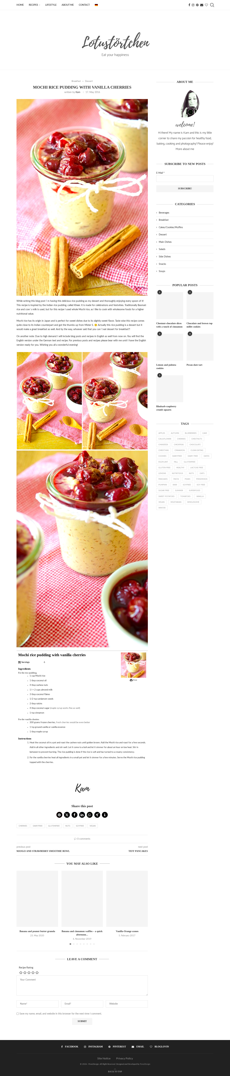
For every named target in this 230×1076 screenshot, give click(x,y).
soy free (201, 485)
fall (176, 462)
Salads (162, 249)
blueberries (190, 433)
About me (68, 5)
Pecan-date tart (194, 365)
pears (187, 479)
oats (202, 473)
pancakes (163, 479)
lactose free (196, 468)
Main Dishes (165, 242)
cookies (162, 456)
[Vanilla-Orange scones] (127, 899)
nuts (67, 826)
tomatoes (185, 496)
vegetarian (175, 502)
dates (206, 456)
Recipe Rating (26, 968)
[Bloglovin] (206, 5)
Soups (162, 271)
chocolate (195, 445)
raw (175, 485)
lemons (162, 473)
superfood (194, 490)
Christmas (163, 450)
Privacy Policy (124, 1058)
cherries (23, 826)
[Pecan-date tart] (200, 347)
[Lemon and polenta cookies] (169, 347)
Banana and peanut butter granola (37, 931)
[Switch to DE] (96, 5)
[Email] (201, 5)
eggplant (163, 462)
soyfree (80, 826)
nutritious (177, 473)
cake (204, 433)
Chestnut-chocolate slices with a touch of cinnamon (169, 325)
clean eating (197, 450)
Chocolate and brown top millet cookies (199, 325)
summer (179, 490)
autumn (175, 433)
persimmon (201, 479)
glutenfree (54, 826)
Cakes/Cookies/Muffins (171, 227)
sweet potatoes (166, 496)
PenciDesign (145, 1064)
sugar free (163, 490)
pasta (176, 479)
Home (20, 5)
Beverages (164, 213)
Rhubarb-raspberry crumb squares (166, 408)
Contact (84, 5)
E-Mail (160, 173)
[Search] (211, 5)
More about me (185, 149)
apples (161, 433)
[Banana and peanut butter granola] (37, 899)
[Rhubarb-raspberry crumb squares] (169, 388)
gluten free (164, 468)
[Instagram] (193, 5)
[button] (59, 815)
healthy (180, 468)
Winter (162, 508)
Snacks (162, 264)
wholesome (193, 502)
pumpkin (162, 485)
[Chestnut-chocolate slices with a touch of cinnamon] (169, 305)
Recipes (33, 5)
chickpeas (179, 445)
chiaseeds (163, 445)
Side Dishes (165, 257)
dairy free (193, 456)
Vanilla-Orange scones (127, 931)
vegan (93, 826)
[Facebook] (189, 5)
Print (135, 680)
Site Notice (103, 1058)
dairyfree (37, 826)
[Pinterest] (197, 5)
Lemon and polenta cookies (166, 367)
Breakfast (164, 220)
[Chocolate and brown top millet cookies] (200, 305)
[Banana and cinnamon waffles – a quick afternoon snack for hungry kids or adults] (82, 899)
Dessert (163, 235)
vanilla (200, 496)
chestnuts (196, 439)
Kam (78, 92)
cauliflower (164, 439)
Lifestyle (51, 5)
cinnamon (180, 450)
